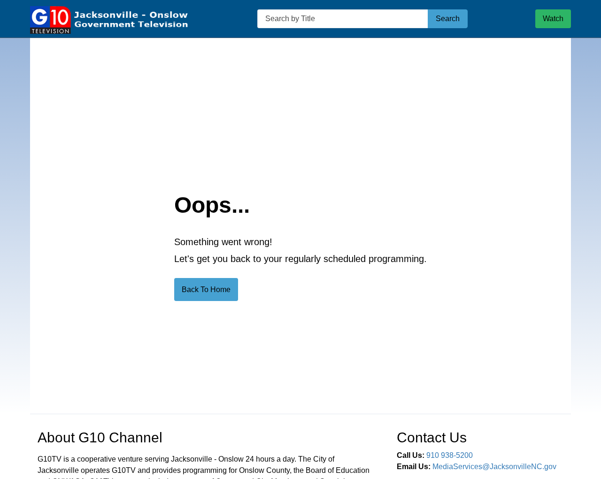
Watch (553, 19)
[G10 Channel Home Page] (110, 19)
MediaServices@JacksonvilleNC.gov (494, 467)
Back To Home (206, 290)
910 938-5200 (449, 455)
